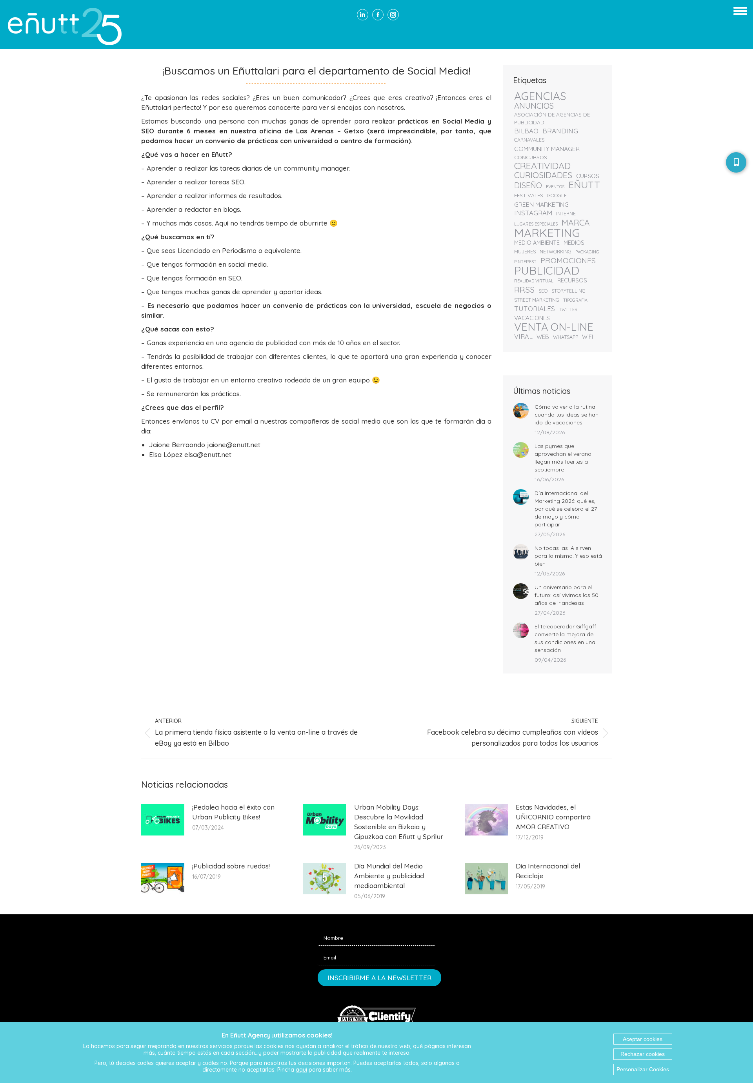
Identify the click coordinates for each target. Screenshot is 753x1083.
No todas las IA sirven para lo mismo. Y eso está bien (568, 555)
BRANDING (560, 131)
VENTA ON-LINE (553, 327)
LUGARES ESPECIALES (536, 224)
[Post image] (521, 411)
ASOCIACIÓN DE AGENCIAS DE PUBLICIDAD (552, 118)
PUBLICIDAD (546, 270)
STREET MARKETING (536, 300)
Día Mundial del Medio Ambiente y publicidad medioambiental (389, 876)
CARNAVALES (529, 140)
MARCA (576, 222)
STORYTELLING (568, 291)
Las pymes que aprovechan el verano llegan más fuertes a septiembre (563, 457)
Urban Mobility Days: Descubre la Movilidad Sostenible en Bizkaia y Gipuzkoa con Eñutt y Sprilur (398, 822)
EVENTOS (555, 186)
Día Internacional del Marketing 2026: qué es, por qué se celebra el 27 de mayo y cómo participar (566, 509)
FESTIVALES (528, 195)
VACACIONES (532, 318)
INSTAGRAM (533, 213)
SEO (542, 291)
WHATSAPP (565, 337)
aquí (301, 1069)
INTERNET (567, 214)
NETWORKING (555, 252)
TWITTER (568, 309)
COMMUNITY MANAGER (547, 149)
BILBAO (526, 131)
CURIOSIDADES (543, 175)
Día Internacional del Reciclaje (548, 871)
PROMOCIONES (568, 260)
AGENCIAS (540, 96)
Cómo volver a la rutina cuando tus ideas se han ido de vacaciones (566, 414)
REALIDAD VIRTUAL (533, 281)
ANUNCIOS (534, 106)
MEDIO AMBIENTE (537, 242)
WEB (543, 336)
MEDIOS (574, 242)
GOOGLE (557, 195)
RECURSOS (572, 280)
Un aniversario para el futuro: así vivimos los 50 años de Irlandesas (566, 595)
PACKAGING (587, 252)
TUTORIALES (534, 309)
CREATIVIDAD (542, 166)
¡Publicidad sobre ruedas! (231, 866)
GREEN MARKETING (541, 204)
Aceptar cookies (642, 1039)
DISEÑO (528, 185)
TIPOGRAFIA (575, 300)
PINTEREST (525, 261)
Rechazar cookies (642, 1054)
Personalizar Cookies (643, 1069)
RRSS (524, 289)
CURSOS (587, 176)
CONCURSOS (530, 157)
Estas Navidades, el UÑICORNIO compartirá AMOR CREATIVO (553, 817)
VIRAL (523, 336)
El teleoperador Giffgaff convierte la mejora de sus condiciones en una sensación (565, 638)
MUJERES (525, 252)
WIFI (587, 336)
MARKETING (547, 233)
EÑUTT (584, 185)
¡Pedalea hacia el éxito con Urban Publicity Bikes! (233, 812)
